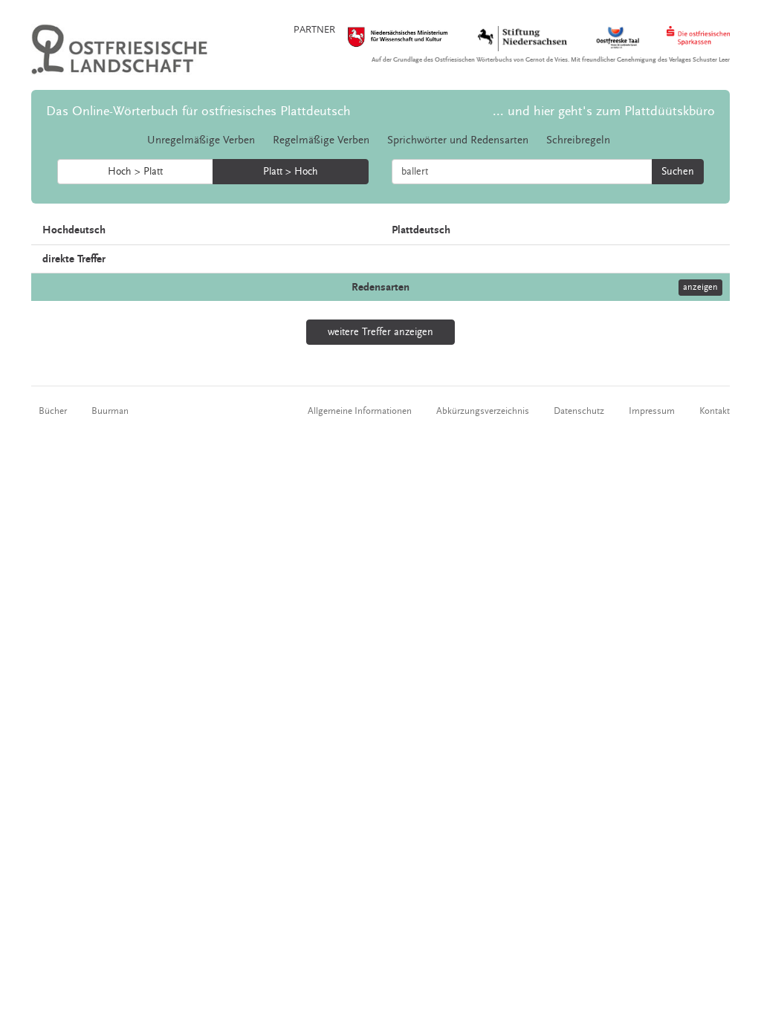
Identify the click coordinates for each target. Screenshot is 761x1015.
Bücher (53, 411)
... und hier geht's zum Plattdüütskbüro (604, 111)
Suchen (677, 172)
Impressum (652, 411)
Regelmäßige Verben (321, 140)
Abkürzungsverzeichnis (482, 411)
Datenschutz (579, 411)
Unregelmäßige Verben (201, 140)
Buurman (110, 411)
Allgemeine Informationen (360, 411)
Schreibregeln (578, 140)
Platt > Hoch (290, 172)
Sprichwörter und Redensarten (457, 140)
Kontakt (714, 411)
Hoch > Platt (135, 172)
